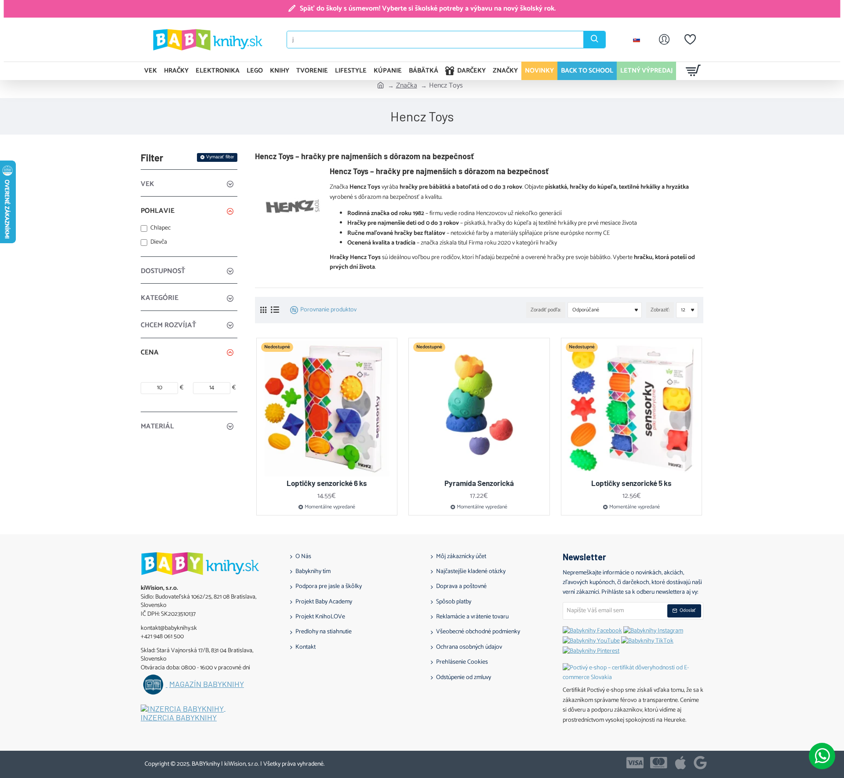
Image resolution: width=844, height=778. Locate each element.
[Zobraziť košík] (693, 71)
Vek (147, 184)
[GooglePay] (700, 762)
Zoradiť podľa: (546, 310)
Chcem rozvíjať (168, 325)
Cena (150, 352)
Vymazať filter (220, 157)
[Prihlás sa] (664, 39)
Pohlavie (158, 211)
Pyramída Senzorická (479, 482)
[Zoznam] (275, 310)
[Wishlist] (690, 39)
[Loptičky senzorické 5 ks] (632, 408)
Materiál (157, 426)
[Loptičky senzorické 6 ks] (327, 408)
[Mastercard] (658, 762)
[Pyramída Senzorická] (479, 408)
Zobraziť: (660, 310)
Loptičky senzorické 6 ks (327, 482)
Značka (406, 85)
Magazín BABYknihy (206, 684)
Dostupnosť (163, 271)
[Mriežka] (263, 310)
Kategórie (159, 298)
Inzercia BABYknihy (179, 717)
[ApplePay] (680, 762)
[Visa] (635, 762)
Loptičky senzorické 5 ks (631, 482)
